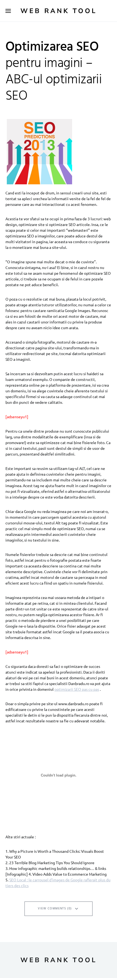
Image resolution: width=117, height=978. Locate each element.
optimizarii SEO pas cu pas (76, 689)
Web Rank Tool (58, 11)
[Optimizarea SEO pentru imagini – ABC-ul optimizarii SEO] (38, 152)
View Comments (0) (55, 908)
